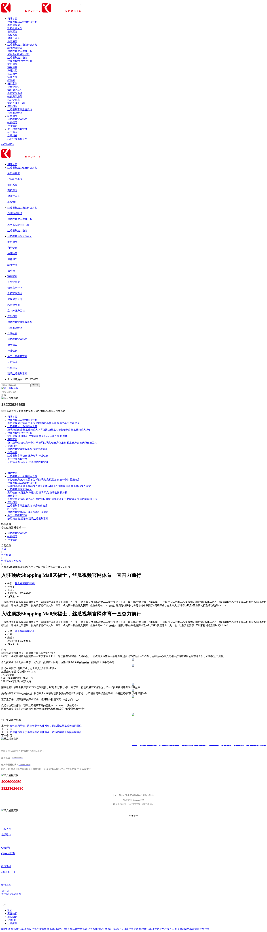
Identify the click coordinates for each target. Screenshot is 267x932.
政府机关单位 (14, 28)
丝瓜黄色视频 (18, 929)
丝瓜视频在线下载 (57, 929)
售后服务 (12, 135)
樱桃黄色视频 (146, 929)
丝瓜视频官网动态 (17, 119)
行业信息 (12, 125)
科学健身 (12, 116)
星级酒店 (12, 41)
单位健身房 (13, 25)
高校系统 (12, 35)
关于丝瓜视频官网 (17, 129)
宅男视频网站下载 (98, 929)
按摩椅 (11, 80)
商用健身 (12, 67)
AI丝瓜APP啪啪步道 (18, 54)
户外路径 (12, 70)
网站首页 (12, 18)
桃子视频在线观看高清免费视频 (192, 929)
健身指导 (12, 122)
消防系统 (12, 31)
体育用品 (12, 74)
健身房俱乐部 (14, 96)
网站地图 (6, 929)
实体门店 (12, 106)
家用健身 (12, 64)
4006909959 (7, 144)
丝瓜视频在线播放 (36, 929)
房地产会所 (13, 38)
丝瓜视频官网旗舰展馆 (19, 109)
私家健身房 (13, 99)
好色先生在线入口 (164, 929)
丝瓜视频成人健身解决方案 (22, 22)
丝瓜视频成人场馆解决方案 (22, 44)
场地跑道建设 (14, 48)
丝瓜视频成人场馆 (17, 57)
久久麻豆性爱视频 (77, 929)
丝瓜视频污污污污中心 (19, 61)
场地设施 (12, 77)
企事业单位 (13, 86)
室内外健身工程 (16, 103)
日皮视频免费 (131, 929)
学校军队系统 (14, 93)
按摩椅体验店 (14, 112)
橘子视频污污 (115, 929)
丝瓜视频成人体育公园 (19, 51)
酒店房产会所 (14, 90)
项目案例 (12, 83)
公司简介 (12, 132)
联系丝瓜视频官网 (17, 138)
